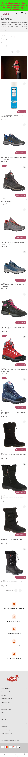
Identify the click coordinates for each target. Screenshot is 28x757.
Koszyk (3, 706)
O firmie (3, 695)
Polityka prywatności (7, 698)
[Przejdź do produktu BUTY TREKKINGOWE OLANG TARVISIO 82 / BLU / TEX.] (14, 393)
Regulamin (4, 726)
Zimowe (7, 36)
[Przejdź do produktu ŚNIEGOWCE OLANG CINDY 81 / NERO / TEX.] (14, 435)
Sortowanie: (4, 43)
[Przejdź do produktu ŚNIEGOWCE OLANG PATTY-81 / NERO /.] (14, 563)
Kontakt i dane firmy (6, 692)
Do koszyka (20, 111)
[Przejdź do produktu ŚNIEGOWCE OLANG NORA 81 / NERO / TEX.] (14, 520)
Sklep (2, 712)
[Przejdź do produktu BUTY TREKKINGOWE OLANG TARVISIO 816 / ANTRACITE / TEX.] (14, 181)
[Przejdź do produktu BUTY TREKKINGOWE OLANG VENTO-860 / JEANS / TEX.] (14, 266)
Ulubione (3, 719)
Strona (10, 51)
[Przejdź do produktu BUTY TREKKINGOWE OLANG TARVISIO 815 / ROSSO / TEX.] (14, 350)
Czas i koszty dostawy (7, 733)
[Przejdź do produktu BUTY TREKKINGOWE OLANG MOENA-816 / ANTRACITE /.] (14, 138)
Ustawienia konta (6, 709)
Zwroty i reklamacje (6, 737)
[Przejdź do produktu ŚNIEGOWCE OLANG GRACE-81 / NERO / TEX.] (14, 478)
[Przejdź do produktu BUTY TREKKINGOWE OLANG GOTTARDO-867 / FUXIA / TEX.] (14, 308)
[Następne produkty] (15, 590)
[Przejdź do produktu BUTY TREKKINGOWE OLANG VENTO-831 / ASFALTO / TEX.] (14, 223)
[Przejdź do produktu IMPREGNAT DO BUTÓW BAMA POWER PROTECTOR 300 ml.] (14, 97)
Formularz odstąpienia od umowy (10, 740)
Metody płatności (6, 730)
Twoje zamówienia (6, 716)
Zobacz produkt (19, 152)
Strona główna (4, 16)
